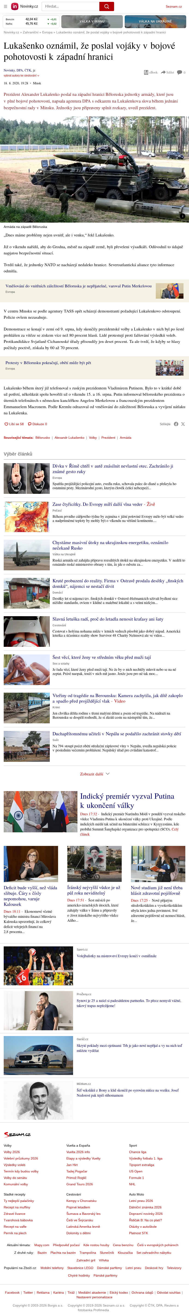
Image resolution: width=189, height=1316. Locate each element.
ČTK (28, 70)
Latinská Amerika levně (83, 1226)
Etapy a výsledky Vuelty (83, 1158)
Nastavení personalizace (94, 1297)
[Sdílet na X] (183, 424)
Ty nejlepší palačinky (19, 1201)
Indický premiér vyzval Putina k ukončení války (127, 800)
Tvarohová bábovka (18, 1220)
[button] (94, 169)
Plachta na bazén (63, 1252)
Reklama (43, 1292)
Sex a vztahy (61, 663)
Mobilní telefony (52, 1268)
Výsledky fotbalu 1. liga (145, 1158)
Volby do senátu (15, 1178)
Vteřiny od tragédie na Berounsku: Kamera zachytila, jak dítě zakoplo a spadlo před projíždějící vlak (118, 698)
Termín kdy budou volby (21, 1171)
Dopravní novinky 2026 (146, 1214)
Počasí (57, 510)
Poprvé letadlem (78, 1207)
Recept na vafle (15, 1226)
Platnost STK (138, 1233)
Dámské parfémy (109, 1268)
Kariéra (58, 1292)
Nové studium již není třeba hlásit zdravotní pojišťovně (157, 890)
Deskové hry (154, 1268)
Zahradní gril (86, 1260)
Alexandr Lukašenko (69, 437)
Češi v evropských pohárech (157, 1245)
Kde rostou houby (96, 1245)
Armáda (125, 437)
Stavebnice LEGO (80, 1268)
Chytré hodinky (79, 1275)
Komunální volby (16, 1184)
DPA (20, 70)
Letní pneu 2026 (141, 1201)
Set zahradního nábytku (153, 1252)
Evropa (10, 292)
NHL (132, 1184)
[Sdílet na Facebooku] (176, 424)
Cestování (59, 625)
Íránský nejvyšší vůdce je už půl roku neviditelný (93, 890)
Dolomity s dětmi (78, 1233)
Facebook (12, 1292)
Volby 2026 (12, 1152)
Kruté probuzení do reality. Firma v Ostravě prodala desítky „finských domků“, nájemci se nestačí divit (118, 583)
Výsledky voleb (14, 1165)
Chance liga (137, 1152)
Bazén (42, 1252)
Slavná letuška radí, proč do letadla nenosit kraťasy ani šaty (108, 619)
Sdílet (170, 72)
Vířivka (104, 1260)
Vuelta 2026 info (78, 1152)
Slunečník (107, 1252)
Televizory (174, 1268)
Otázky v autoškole (143, 1226)
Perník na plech (15, 1233)
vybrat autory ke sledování (20, 75)
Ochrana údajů (142, 1292)
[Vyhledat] (106, 6)
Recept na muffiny (17, 1207)
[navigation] (5, 6)
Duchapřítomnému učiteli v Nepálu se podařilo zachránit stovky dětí (117, 733)
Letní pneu (133, 1268)
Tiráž (71, 1292)
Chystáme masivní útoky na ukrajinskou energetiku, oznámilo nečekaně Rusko (110, 545)
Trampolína (88, 1252)
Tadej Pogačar (76, 1171)
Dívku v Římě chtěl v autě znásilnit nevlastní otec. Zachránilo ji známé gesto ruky (113, 468)
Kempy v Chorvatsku (81, 1201)
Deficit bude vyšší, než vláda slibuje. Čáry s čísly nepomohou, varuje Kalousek (30, 895)
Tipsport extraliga (141, 1165)
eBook (153, 72)
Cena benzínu (123, 1245)
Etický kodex (119, 1292)
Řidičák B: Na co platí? (145, 1220)
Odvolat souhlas (168, 1292)
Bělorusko (42, 437)
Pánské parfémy (105, 1275)
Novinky (9, 70)
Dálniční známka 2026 (145, 1207)
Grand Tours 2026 (79, 1184)
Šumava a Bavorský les (83, 1214)
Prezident (108, 437)
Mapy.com (41, 1245)
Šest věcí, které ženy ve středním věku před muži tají (102, 657)
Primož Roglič (76, 1178)
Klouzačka (125, 1252)
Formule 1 (136, 1178)
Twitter (28, 1292)
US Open (135, 1171)
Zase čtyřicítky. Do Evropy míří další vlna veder (97, 504)
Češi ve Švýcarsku (79, 1220)
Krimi (56, 707)
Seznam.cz (174, 6)
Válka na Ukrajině (64, 554)
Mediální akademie (92, 1292)
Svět (56, 740)
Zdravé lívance (14, 1214)
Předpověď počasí (66, 1245)
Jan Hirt (72, 1165)
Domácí (58, 592)
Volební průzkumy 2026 (21, 1158)
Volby (93, 437)
